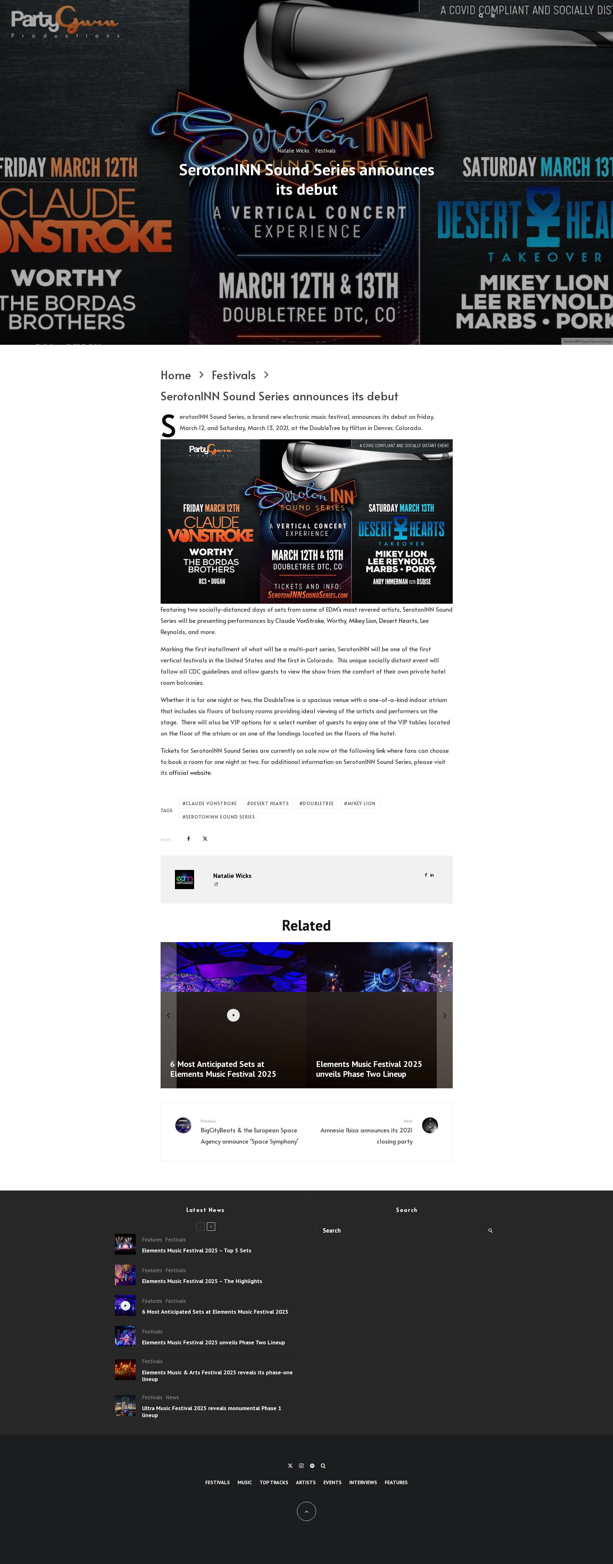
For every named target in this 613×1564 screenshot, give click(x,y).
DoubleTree (318, 803)
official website (190, 772)
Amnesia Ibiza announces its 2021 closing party (366, 1131)
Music (245, 1482)
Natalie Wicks (293, 150)
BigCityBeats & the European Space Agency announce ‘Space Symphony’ (249, 1131)
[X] (290, 1465)
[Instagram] (301, 1465)
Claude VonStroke (299, 620)
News (172, 1397)
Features (152, 1239)
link (380, 750)
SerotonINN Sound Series (220, 817)
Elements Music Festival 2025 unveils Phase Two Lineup (213, 1342)
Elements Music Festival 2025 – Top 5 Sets (196, 1250)
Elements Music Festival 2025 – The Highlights (202, 1281)
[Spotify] (312, 1465)
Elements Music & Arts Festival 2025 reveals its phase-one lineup (217, 1376)
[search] (490, 1230)
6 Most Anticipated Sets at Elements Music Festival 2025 (215, 1311)
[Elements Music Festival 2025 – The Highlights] (379, 1015)
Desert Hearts (398, 620)
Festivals (325, 150)
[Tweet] (205, 838)
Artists (306, 1482)
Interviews (363, 1482)
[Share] (188, 838)
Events (332, 1482)
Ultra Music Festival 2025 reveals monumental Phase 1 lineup (211, 1411)
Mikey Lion (362, 620)
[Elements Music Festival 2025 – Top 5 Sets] (234, 1015)
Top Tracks (274, 1482)
